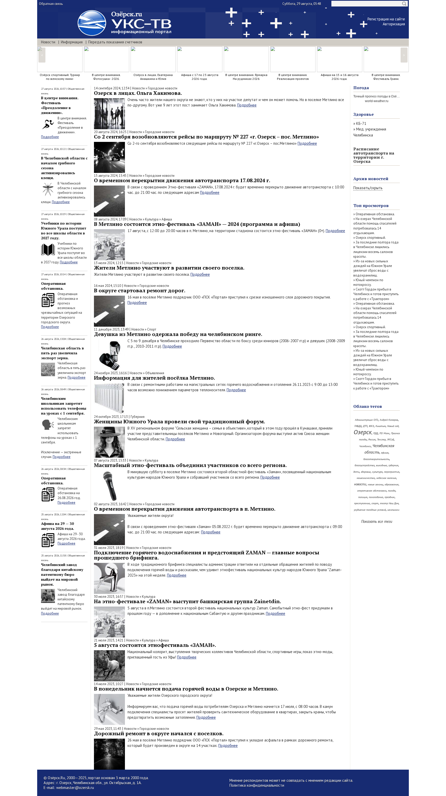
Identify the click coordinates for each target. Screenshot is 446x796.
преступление (362, 503)
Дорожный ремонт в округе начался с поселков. (159, 733)
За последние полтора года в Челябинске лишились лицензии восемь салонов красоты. (376, 249)
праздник (390, 497)
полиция (362, 497)
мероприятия (391, 471)
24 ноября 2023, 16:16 (110, 373)
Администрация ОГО (366, 420)
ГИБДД (357, 426)
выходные (381, 465)
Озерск (363, 432)
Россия (372, 439)
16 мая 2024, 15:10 (107, 286)
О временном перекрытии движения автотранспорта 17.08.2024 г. (182, 180)
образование (392, 484)
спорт (374, 503)
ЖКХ (371, 426)
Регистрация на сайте (386, 19)
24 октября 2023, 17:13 (111, 417)
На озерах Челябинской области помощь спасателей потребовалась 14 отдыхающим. (374, 226)
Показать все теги (376, 521)
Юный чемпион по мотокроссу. (368, 282)
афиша (384, 452)
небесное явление (386, 478)
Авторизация (394, 23)
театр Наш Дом (389, 503)
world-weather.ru (376, 101)
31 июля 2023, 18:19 (108, 548)
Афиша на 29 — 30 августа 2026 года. (57, 526)
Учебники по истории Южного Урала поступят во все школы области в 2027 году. (63, 230)
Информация (72, 42)
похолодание (376, 497)
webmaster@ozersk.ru (75, 787)
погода (391, 490)
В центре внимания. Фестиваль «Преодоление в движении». (59, 105)
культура (377, 471)
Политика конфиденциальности (256, 785)
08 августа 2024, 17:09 (110, 219)
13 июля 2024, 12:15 (108, 263)
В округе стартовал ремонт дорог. (139, 290)
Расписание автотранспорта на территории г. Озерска (373, 155)
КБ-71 (361, 123)
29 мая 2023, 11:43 (107, 728)
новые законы (375, 484)
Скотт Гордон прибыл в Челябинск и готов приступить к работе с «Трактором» (376, 294)
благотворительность (376, 459)
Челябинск (365, 446)
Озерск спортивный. (371, 237)
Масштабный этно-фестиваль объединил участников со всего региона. (190, 465)
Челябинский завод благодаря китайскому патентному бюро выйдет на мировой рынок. (62, 574)
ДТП (365, 426)
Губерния (138, 417)
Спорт (151, 329)
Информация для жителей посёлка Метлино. (154, 377)
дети (356, 471)
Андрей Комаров (389, 420)
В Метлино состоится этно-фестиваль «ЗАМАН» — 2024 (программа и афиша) (197, 223)
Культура (151, 219)
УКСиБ (390, 439)
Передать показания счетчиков (115, 42)
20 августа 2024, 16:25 (110, 132)
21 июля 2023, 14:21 (108, 640)
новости (360, 484)
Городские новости (162, 88)
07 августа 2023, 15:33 (110, 460)
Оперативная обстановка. (53, 286)
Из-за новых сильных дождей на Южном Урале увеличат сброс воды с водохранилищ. (372, 268)
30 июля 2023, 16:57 (108, 596)
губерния (393, 465)
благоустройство (365, 465)
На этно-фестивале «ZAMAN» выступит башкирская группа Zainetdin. (187, 601)
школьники (393, 509)
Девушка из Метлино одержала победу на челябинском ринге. (178, 334)
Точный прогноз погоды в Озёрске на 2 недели (387, 96)
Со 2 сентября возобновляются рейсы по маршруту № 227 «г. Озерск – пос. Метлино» (206, 136)
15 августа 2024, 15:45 (110, 175)
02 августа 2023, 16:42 (110, 504)
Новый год (393, 426)
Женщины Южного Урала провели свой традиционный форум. (179, 421)
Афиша (167, 219)
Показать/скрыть (368, 187)
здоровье (366, 471)
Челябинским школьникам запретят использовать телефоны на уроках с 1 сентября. (63, 406)
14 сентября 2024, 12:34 (111, 88)
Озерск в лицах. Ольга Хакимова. (138, 92)
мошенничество (366, 478)
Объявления (154, 373)
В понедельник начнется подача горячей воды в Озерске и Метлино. (186, 688)
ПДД (375, 433)
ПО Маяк (384, 433)
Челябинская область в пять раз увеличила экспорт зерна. (62, 353)
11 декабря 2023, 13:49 (111, 329)
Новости (48, 42)
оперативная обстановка (371, 490)
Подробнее (50, 137)
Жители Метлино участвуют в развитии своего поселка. (169, 267)
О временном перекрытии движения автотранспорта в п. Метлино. (184, 508)
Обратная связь (51, 4)
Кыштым (381, 426)
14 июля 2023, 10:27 (108, 684)
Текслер (381, 439)
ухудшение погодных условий (370, 509)
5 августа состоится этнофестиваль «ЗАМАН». (155, 644)
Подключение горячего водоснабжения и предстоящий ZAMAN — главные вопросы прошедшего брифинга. (206, 555)
